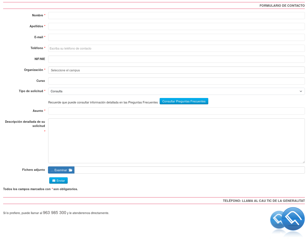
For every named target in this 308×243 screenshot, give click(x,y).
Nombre (37, 15)
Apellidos (36, 26)
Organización (33, 70)
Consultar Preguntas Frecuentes (184, 101)
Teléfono (37, 48)
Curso (40, 80)
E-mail (38, 37)
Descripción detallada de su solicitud (25, 123)
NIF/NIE (40, 59)
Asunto (38, 110)
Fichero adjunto (33, 169)
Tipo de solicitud (31, 91)
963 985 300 (54, 212)
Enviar (60, 180)
